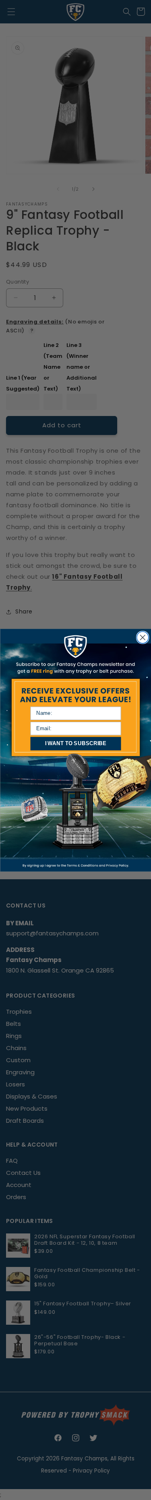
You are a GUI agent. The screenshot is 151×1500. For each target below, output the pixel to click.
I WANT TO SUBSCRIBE (75, 743)
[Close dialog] (142, 637)
